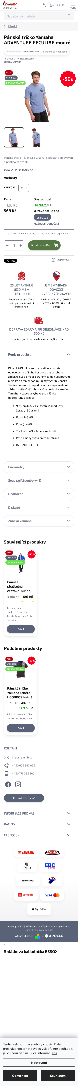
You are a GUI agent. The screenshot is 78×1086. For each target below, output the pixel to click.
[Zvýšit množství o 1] (21, 245)
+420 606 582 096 (23, 765)
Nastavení (39, 1062)
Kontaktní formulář (24, 798)
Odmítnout (20, 1075)
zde (54, 1053)
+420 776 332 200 (23, 773)
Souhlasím (58, 1075)
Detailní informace (16, 169)
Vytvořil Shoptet (24, 935)
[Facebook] (7, 783)
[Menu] (73, 5)
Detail (20, 629)
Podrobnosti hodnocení (54, 51)
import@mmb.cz (22, 757)
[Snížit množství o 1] (7, 245)
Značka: (12, 62)
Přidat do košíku (41, 245)
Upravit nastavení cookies (39, 929)
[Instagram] (17, 783)
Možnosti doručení (46, 223)
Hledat (69, 16)
